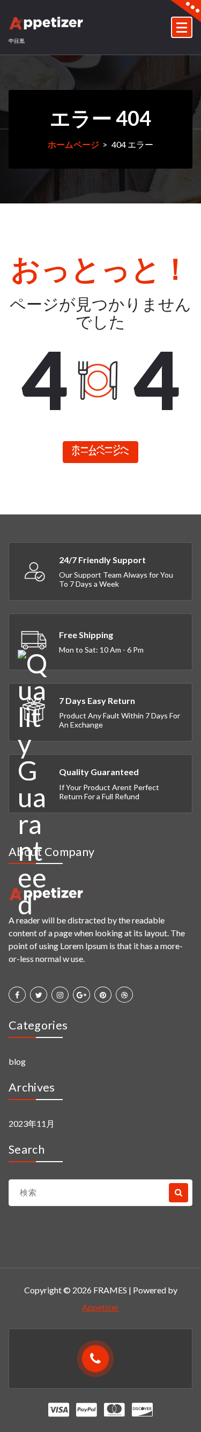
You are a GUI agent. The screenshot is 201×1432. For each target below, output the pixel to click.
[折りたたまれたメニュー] (181, 27)
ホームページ (73, 144)
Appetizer (100, 1307)
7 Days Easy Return (97, 700)
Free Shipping (86, 635)
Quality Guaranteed (99, 772)
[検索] (178, 1192)
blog (17, 1061)
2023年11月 (32, 1123)
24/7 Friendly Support (102, 560)
